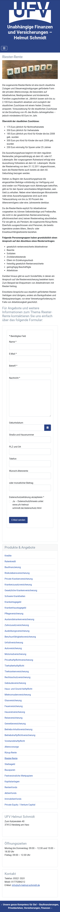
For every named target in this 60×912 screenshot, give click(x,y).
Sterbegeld (10, 764)
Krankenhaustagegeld (15, 607)
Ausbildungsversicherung (17, 631)
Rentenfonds (11, 787)
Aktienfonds (10, 793)
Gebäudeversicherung (15, 683)
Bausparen (10, 770)
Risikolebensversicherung (17, 573)
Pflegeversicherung (14, 613)
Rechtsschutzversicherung (17, 677)
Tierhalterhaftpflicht (14, 665)
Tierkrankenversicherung (17, 671)
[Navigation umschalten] (4, 48)
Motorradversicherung (15, 654)
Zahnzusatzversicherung (17, 625)
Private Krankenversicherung (19, 578)
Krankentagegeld (13, 602)
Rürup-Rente (11, 752)
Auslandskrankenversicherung (19, 619)
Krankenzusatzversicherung (18, 584)
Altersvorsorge (12, 746)
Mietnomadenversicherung (18, 694)
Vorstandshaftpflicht (15, 741)
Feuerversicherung (14, 706)
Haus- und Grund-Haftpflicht (18, 689)
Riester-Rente (11, 758)
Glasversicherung (13, 700)
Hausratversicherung (15, 712)
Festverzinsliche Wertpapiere (19, 775)
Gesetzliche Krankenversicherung (21, 590)
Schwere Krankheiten (15, 596)
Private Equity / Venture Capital (20, 804)
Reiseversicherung (13, 717)
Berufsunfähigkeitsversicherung (20, 636)
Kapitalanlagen (12, 781)
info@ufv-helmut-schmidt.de (26, 885)
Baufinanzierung (13, 567)
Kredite (8, 555)
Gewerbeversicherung (15, 723)
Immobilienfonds (13, 799)
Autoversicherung (13, 648)
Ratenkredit (10, 561)
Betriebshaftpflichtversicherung (20, 735)
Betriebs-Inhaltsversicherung (18, 729)
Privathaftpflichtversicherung (19, 660)
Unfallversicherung (14, 642)
